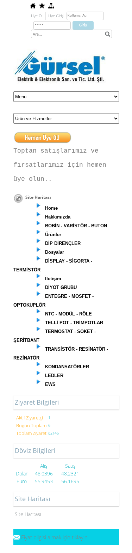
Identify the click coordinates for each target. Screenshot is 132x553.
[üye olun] (42, 135)
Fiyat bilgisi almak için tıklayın (54, 537)
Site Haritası (28, 514)
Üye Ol (36, 15)
